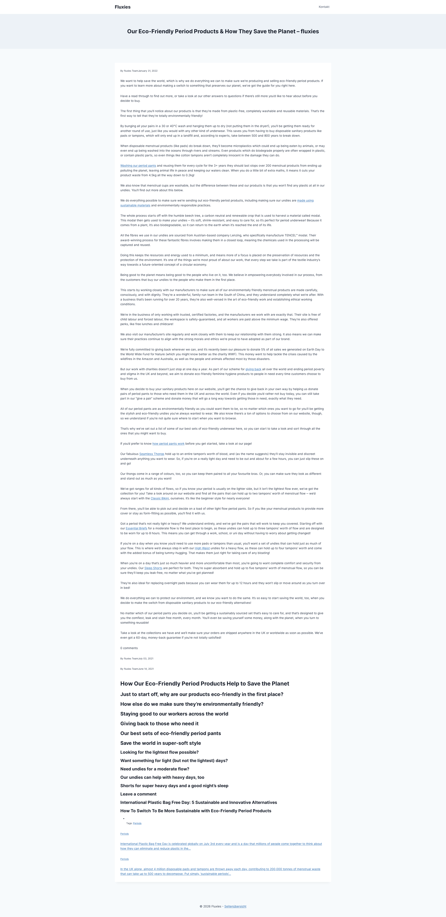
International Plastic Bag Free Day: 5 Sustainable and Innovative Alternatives (198, 802)
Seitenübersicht (235, 906)
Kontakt (324, 7)
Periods (137, 823)
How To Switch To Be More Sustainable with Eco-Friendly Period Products (195, 810)
